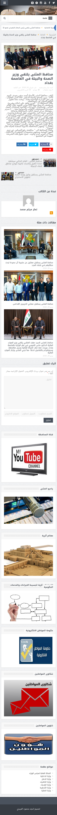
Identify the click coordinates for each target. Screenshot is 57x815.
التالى (21, 172)
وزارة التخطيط (45, 787)
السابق (35, 159)
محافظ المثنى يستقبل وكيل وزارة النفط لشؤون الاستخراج (33, 176)
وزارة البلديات (46, 785)
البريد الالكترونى (22, 90)
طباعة (35, 90)
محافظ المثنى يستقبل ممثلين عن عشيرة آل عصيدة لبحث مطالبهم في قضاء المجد (29, 264)
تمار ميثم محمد (44, 87)
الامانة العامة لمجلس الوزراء (40, 773)
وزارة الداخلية (45, 776)
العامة (16, 87)
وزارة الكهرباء (45, 782)
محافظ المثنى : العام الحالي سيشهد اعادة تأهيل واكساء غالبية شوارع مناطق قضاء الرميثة (23, 163)
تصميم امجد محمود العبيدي (28, 809)
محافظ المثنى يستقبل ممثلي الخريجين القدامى (33, 304)
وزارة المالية (46, 790)
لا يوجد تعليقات (48, 90)
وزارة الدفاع (46, 779)
